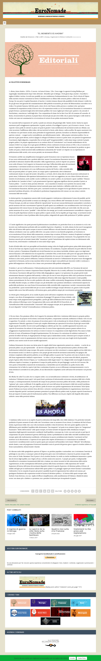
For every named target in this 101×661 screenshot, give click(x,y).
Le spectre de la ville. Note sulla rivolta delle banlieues (37, 532)
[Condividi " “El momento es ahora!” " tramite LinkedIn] (45, 491)
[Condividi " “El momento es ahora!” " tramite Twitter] (37, 491)
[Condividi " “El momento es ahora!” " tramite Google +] (41, 491)
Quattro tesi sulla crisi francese (60, 530)
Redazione (31, 37)
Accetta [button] (72, 658)
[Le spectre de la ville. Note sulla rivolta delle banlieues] (39, 520)
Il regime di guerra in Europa (16, 530)
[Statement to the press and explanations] (84, 520)
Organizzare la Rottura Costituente (61, 37)
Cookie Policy (82, 658)
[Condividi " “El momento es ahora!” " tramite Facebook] (33, 491)
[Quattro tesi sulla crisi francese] (61, 520)
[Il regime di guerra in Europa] (17, 520)
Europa (47, 37)
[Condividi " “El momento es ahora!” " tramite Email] (49, 491)
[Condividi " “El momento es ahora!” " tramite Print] (53, 491)
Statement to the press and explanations (82, 531)
